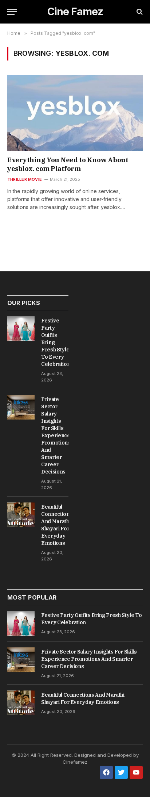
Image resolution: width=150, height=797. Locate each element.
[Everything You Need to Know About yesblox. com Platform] (75, 113)
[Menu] (12, 12)
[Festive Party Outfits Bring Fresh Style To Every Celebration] (21, 328)
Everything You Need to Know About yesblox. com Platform (67, 164)
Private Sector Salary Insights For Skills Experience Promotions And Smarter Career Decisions (56, 435)
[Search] (139, 12)
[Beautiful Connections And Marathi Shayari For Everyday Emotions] (21, 514)
